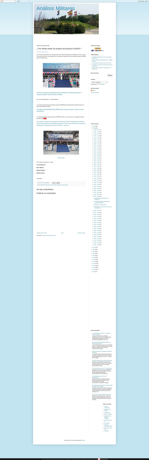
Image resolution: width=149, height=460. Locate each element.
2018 (93, 259)
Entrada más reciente (42, 233)
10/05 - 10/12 (97, 154)
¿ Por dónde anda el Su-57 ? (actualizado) (102, 368)
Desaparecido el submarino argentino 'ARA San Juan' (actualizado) (102, 386)
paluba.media (61, 157)
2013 (93, 269)
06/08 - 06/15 (97, 188)
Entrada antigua (81, 233)
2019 (93, 257)
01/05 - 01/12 (97, 244)
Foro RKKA (107, 423)
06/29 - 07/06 (97, 182)
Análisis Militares (56, 8)
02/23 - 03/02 (97, 230)
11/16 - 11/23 (97, 142)
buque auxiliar (53, 184)
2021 (93, 253)
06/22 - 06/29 (97, 184)
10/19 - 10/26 (97, 150)
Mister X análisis (108, 414)
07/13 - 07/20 (97, 178)
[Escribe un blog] (54, 183)
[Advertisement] (78, 38)
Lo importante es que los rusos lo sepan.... (102, 63)
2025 (93, 128)
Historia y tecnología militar (108, 425)
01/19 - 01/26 (97, 240)
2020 (93, 255)
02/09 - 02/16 (97, 234)
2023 (93, 249)
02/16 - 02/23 (97, 232)
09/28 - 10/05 (97, 156)
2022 (93, 251)
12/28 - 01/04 (97, 129)
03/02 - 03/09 (97, 228)
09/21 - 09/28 (97, 158)
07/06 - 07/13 (97, 180)
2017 (93, 261)
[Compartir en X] (56, 183)
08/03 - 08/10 (97, 172)
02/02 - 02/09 (97, 236)
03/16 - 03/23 (97, 224)
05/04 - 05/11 (97, 210)
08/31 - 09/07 (97, 164)
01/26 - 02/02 (97, 238)
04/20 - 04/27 (97, 214)
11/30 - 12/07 (97, 138)
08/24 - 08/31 (97, 166)
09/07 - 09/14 (97, 162)
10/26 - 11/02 (97, 148)
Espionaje (59, 184)
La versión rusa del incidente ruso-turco (101, 394)
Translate (102, 84)
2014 (93, 267)
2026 (93, 126)
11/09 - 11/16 (97, 144)
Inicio (62, 233)
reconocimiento (64, 184)
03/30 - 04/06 (97, 220)
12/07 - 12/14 (97, 135)
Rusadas (106, 431)
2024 (93, 247)
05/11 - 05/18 (97, 196)
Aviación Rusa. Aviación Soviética (107, 417)
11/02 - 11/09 (97, 146)
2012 (93, 271)
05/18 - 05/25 (97, 194)
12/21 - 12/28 (97, 131)
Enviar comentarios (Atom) (49, 235)
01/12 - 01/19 (97, 242)
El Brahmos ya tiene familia (99, 204)
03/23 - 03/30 (97, 222)
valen (94, 90)
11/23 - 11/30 (97, 140)
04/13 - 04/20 (97, 216)
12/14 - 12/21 (97, 133)
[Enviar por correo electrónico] (53, 183)
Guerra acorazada (106, 407)
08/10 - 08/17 (97, 170)
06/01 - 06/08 (97, 190)
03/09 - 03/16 (97, 226)
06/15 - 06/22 (97, 186)
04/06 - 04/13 (97, 218)
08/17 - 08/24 (97, 168)
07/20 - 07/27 (97, 176)
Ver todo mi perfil (95, 92)
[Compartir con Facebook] (57, 183)
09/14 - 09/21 (97, 160)
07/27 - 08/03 (97, 174)
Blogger (83, 440)
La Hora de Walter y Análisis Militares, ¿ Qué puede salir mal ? (101, 343)
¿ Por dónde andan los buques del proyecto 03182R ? (101, 202)
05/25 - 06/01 (97, 192)
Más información (104, 459)
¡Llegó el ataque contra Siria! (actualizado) (102, 360)
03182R (42, 184)
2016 (93, 263)
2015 (93, 265)
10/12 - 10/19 (97, 152)
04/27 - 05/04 (97, 212)
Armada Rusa (47, 184)
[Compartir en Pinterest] (59, 183)
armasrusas (107, 412)
